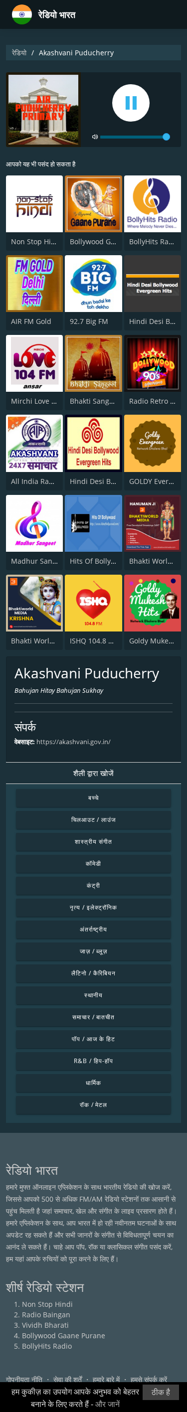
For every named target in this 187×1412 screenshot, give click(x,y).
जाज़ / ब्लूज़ (94, 951)
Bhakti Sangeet (95, 401)
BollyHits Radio (154, 241)
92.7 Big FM (89, 321)
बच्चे (93, 797)
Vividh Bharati (45, 1325)
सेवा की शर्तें (67, 1379)
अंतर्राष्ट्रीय (94, 929)
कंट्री (93, 885)
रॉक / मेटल (94, 1104)
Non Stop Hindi (36, 241)
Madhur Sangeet (39, 561)
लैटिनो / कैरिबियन (93, 973)
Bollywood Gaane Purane (111, 241)
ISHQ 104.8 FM (94, 640)
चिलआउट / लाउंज (93, 819)
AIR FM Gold (31, 321)
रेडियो (19, 52)
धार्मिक (93, 1083)
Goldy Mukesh (153, 640)
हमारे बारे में (106, 1379)
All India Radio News (45, 481)
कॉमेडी (93, 863)
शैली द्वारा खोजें (93, 773)
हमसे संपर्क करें (149, 1379)
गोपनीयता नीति (24, 1379)
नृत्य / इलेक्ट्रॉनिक (93, 907)
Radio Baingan (46, 1314)
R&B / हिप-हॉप (93, 1061)
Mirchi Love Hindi (40, 401)
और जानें (107, 1404)
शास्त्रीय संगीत (93, 841)
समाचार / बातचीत (93, 1017)
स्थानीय (93, 995)
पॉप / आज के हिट (93, 1039)
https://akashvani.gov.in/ (73, 741)
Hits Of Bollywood (99, 561)
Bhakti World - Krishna (48, 640)
